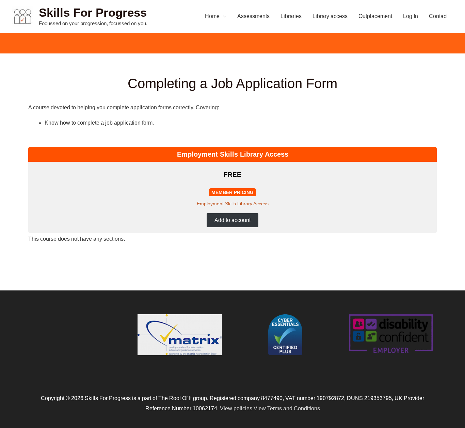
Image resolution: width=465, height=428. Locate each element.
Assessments (253, 16)
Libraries (291, 16)
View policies (236, 408)
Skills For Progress (93, 12)
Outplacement (375, 16)
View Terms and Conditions (287, 408)
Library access (330, 16)
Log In (410, 16)
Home (212, 16)
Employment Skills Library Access (233, 203)
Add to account (232, 220)
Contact (438, 16)
